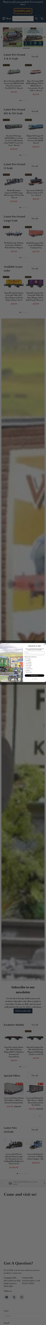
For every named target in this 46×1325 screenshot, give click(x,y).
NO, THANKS (34, 679)
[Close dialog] (44, 644)
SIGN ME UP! (34, 675)
